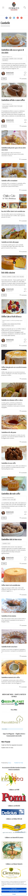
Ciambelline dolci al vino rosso (11, 539)
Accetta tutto (14, 888)
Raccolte (22, 276)
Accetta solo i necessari (14, 891)
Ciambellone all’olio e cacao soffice (13, 100)
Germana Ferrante (10, 72)
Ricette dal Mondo (6, 325)
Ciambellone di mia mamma (8, 616)
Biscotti (4, 276)
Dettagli (14, 894)
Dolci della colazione (8, 273)
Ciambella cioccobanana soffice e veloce (12, 400)
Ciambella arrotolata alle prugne (10, 242)
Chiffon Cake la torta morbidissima (10, 585)
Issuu (9, 763)
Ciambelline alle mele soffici (10, 494)
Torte (12, 325)
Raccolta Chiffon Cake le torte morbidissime (13, 211)
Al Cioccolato (5, 58)
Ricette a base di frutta (15, 324)
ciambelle (11, 58)
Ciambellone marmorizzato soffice (10, 677)
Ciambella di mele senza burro (9, 647)
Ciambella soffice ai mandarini (9, 181)
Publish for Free (18, 763)
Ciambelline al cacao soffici (8, 463)
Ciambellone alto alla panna (8, 432)
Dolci (15, 58)
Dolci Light (20, 58)
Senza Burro (5, 60)
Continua (4, 78)
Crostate (14, 276)
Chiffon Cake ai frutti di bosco (11, 317)
